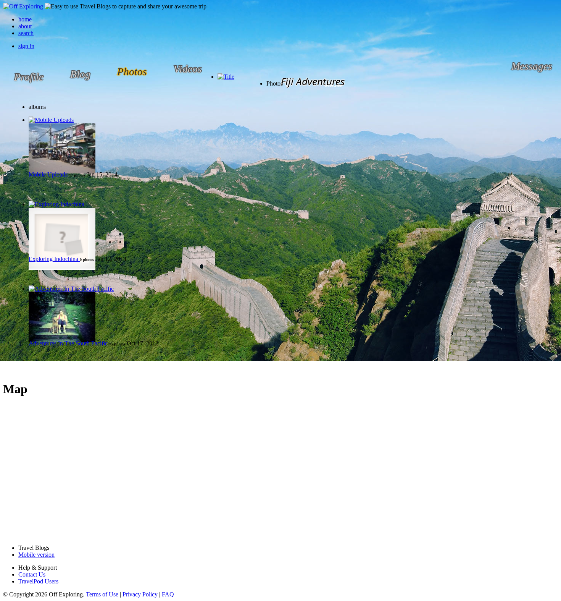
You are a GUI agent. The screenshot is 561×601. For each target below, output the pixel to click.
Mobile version (36, 554)
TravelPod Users (38, 581)
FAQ (168, 594)
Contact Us (31, 574)
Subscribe (333, 85)
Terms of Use (102, 594)
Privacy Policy (140, 594)
